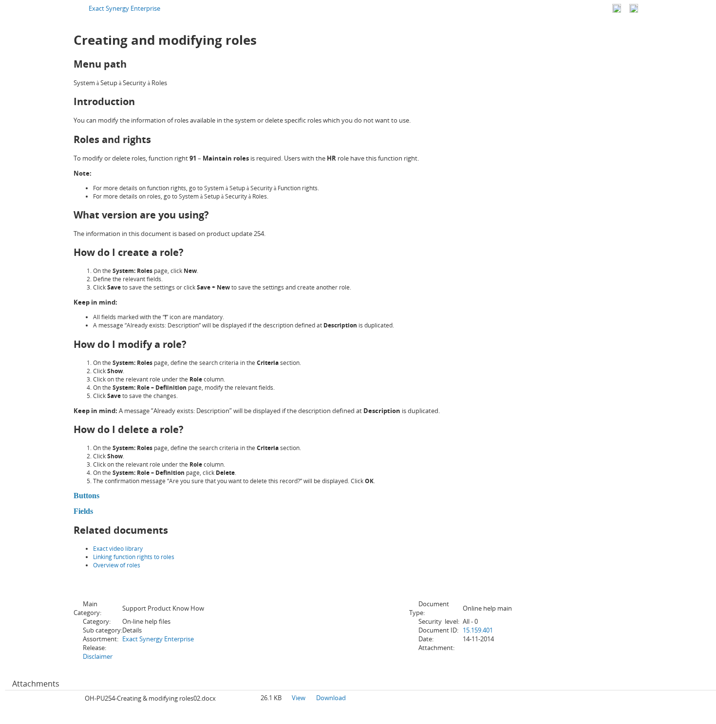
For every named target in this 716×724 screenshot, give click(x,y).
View (298, 697)
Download (331, 697)
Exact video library (118, 548)
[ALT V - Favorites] (616, 8)
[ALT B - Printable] (633, 8)
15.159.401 (478, 630)
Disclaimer (98, 656)
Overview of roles (116, 565)
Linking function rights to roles (133, 557)
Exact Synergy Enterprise (124, 8)
